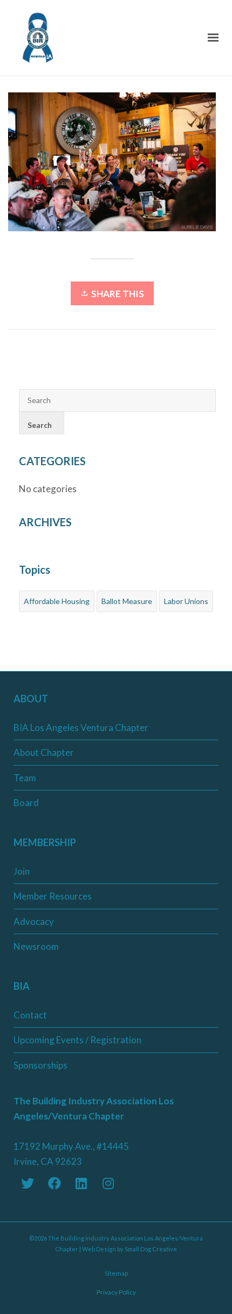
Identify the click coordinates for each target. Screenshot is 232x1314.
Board (26, 802)
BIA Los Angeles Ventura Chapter (80, 727)
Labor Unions (186, 601)
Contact (30, 1015)
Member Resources (52, 896)
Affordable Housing (57, 601)
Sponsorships (40, 1065)
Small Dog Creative (151, 1248)
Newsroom (36, 946)
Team (24, 777)
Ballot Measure (126, 601)
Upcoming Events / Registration (77, 1039)
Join (21, 871)
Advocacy (33, 921)
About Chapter (43, 752)
